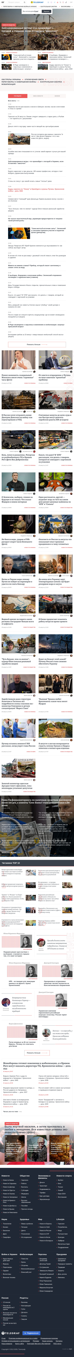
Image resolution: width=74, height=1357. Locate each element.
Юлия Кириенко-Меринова (14, 933)
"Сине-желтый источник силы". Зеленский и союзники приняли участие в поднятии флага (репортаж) (24, 57)
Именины (61, 1277)
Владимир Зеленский (43, 1259)
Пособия (24, 1206)
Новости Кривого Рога (9, 1201)
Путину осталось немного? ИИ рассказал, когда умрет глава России (18, 744)
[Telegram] (54, 2)
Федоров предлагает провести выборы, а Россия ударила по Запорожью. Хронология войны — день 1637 (18, 1090)
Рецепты (24, 1298)
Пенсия (5, 1298)
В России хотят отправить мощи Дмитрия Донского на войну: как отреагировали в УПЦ (17, 417)
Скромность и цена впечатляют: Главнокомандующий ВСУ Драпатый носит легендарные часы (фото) (13, 923)
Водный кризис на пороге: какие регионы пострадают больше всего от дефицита (18, 621)
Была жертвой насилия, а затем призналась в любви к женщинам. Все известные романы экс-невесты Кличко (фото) (36, 1129)
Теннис (60, 1187)
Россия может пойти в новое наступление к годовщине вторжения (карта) (54, 1089)
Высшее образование (26, 1201)
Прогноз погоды (27, 1209)
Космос (5, 1227)
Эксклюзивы (65, 6)
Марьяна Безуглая (46, 1287)
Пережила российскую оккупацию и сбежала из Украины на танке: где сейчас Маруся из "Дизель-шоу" (48, 898)
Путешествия (63, 1234)
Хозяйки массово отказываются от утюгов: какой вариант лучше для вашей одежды (37, 152)
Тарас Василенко (46, 1039)
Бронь (23, 1262)
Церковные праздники (62, 1259)
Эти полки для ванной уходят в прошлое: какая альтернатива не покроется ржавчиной (49, 873)
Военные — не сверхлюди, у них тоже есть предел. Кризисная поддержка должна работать (62, 1034)
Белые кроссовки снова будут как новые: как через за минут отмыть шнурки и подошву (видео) (12, 873)
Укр (71, 2)
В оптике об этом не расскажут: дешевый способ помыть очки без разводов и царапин (37, 256)
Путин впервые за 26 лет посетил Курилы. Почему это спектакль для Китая (22, 1044)
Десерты (24, 1312)
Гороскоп (61, 1224)
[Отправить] (24, 2)
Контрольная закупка (49, 6)
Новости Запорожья (10, 1197)
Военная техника (9, 1277)
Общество (25, 1176)
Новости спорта (64, 1176)
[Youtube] (57, 2)
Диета (23, 1230)
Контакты (59, 1341)
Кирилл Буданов (45, 1277)
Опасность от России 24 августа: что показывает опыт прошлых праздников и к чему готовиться (55, 541)
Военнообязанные (28, 1269)
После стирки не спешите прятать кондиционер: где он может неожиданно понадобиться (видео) (36, 316)
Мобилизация (8, 84)
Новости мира (68, 383)
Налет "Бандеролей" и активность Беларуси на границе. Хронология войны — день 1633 (54, 1102)
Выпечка (24, 1302)
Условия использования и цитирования (16, 1341)
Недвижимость (45, 1189)
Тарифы (42, 1192)
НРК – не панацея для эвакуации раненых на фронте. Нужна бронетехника (22, 983)
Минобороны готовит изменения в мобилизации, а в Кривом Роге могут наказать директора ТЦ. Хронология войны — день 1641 (37, 1066)
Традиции (61, 1267)
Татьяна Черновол (41, 949)
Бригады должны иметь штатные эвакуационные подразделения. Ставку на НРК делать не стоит (57, 944)
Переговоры (7, 1267)
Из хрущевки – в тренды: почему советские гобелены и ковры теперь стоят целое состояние (48, 885)
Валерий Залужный (47, 1274)
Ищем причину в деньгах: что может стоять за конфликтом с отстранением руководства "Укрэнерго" (18, 843)
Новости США (45, 1227)
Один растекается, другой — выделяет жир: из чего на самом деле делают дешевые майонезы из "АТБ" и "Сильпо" (55, 500)
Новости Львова (9, 1194)
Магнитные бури (64, 1244)
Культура (61, 1237)
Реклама (36, 1341)
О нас (4, 1338)
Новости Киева (8, 1180)
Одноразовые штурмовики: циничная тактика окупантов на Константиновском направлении (57, 983)
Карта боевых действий (8, 1259)
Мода (60, 1230)
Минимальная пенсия (8, 1319)
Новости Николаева (10, 1212)
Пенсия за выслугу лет (9, 1324)
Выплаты (24, 1187)
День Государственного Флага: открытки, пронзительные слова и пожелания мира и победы (37, 286)
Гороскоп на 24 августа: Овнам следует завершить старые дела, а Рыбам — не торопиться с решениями (36, 117)
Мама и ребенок (27, 1224)
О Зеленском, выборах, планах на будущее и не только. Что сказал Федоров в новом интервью (17, 499)
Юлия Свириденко (46, 1291)
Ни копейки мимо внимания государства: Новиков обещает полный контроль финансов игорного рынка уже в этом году (17, 815)
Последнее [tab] (17, 96)
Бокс (59, 1183)
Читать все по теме (9, 852)
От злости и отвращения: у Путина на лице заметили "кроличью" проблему (54, 377)
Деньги (42, 1182)
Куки (36, 11)
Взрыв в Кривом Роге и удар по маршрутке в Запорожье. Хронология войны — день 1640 (17, 1078)
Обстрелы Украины (11, 79)
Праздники (61, 1254)
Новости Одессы (9, 1190)
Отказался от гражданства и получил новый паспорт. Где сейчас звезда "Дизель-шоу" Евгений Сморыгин (11, 910)
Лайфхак (61, 1240)
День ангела (62, 1274)
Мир (40, 1219)
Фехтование (62, 1197)
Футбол (60, 1180)
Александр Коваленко (6, 1009)
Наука (4, 1219)
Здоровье (24, 1219)
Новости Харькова (9, 1183)
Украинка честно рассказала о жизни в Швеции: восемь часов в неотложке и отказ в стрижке (36, 108)
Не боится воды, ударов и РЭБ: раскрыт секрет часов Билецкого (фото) (17, 541)
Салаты (24, 1316)
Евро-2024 (62, 1194)
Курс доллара (44, 1196)
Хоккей (60, 1190)
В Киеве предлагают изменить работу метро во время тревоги (53, 620)
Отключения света (34, 79)
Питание (24, 1227)
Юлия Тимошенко (46, 1284)
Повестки (24, 1259)
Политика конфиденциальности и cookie (23, 1338)
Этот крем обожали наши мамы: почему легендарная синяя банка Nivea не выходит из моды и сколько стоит (14, 1148)
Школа (23, 1197)
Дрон (5, 1234)
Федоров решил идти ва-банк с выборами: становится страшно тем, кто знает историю (16, 954)
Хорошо (46, 11)
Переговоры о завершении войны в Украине (20, 6)
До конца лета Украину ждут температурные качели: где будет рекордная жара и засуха (54, 581)
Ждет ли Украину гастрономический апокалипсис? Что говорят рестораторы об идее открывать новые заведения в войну (55, 843)
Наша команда (7, 1343)
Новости (6, 1176)
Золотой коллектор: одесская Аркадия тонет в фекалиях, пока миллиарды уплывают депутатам (17, 785)
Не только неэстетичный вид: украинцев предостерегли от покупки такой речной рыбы (35, 220)
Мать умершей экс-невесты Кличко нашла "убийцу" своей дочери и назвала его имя (34, 306)
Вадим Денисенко (16, 1024)
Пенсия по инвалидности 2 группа (8, 1307)
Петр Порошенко (46, 1281)
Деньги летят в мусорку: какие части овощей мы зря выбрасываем (33, 126)
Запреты (61, 1270)
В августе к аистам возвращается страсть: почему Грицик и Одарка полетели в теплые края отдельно (54, 745)
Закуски (24, 1319)
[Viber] (51, 2)
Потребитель (62, 1227)
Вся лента (12, 101)
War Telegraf (46, 62)
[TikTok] (66, 2)
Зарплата (24, 1180)
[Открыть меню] (3, 2)
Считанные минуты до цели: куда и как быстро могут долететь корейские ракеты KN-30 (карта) (55, 417)
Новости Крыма (8, 1209)
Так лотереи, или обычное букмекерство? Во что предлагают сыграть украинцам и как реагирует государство (55, 815)
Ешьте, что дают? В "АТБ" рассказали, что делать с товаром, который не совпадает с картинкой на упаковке (35, 296)
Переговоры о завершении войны (19, 82)
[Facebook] (48, 2)
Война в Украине (9, 1254)
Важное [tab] (57, 96)
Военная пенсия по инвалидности (10, 1313)
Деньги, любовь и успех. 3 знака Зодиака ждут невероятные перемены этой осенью (58, 1148)
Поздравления (63, 1247)
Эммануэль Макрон (47, 1270)
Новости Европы (46, 1224)
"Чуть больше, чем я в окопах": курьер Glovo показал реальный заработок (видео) (36, 210)
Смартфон (7, 1237)
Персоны (42, 1254)
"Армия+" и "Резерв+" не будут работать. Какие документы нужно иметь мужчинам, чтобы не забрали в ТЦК (13, 898)
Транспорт (43, 1186)
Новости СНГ (44, 1234)
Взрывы (6, 1264)
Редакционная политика (49, 1338)
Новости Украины (11, 52)
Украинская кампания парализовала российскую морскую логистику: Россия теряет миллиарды (53, 1014)
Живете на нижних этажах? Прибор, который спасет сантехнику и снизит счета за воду (34, 266)
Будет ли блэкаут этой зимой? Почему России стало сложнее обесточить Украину (52, 661)
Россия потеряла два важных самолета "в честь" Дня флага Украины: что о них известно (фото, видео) (47, 136)
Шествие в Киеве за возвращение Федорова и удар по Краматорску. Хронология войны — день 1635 (16, 1102)
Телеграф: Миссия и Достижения (38, 1343)
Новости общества (66, 507)
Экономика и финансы (44, 1177)
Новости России (45, 1230)
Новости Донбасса (9, 1206)
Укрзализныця (45, 1199)
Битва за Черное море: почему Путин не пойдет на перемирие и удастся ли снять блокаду (17, 581)
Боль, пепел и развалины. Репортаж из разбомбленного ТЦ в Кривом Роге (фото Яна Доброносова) (18, 457)
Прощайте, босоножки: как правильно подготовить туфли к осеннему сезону (49, 910)
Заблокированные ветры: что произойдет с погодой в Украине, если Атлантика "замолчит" (30, 29)
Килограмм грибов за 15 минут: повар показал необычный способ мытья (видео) (35, 335)
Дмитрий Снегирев (51, 963)
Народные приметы (65, 1264)
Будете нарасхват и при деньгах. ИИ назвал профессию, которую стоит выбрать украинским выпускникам (35, 172)
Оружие (6, 1270)
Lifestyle (60, 1219)
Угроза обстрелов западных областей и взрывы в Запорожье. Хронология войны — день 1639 (54, 1078)
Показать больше (33, 344)
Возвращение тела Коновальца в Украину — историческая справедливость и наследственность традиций (21, 1004)
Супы (23, 1309)
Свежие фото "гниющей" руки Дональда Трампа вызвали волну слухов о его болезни (35, 200)
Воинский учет (26, 1272)
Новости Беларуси (46, 1240)
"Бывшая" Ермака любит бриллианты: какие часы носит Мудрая (53, 701)
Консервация (26, 1305)
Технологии (7, 1224)
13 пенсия (6, 1302)
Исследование (26, 1237)
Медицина (25, 1194)
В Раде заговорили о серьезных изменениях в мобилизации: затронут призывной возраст (22, 67)
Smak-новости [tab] (38, 96)
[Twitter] (60, 2)
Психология (25, 1234)
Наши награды (47, 1341)
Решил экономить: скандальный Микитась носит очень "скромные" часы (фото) (18, 377)
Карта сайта (19, 1343)
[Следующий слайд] (72, 7)
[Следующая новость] (71, 1142)
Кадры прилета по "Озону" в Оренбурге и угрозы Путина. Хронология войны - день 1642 (60, 67)
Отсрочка (24, 1265)
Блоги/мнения (27, 949)
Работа (23, 1183)
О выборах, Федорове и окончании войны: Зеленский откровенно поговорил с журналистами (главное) (60, 57)
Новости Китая (45, 1237)
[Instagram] (63, 2)
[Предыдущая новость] (2, 1142)
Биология (6, 1230)
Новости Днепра (9, 1187)
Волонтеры (7, 1274)
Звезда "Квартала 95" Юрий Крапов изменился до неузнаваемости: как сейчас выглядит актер (35, 247)
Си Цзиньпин (44, 1267)
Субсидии (24, 1190)
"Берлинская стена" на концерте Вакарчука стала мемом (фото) (36, 1148)
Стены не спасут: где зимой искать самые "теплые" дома (30, 181)
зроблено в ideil (67, 1349)
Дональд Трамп (45, 1264)
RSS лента (57, 1343)
